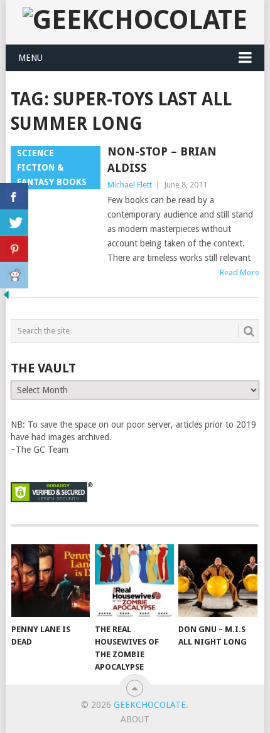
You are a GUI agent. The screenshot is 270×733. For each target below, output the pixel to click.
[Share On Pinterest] (14, 249)
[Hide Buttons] (6, 298)
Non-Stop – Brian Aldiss (162, 159)
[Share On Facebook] (14, 196)
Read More (239, 272)
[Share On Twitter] (14, 222)
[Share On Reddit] (14, 275)
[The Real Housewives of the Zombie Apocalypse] (134, 581)
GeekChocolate (150, 705)
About (135, 719)
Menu (30, 58)
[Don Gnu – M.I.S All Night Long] (217, 581)
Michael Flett (129, 184)
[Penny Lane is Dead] (50, 581)
